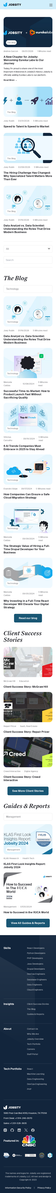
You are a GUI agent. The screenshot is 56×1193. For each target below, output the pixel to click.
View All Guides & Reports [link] (28, 923)
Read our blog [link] (28, 618)
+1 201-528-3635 (18, 1123)
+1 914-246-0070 (23, 1118)
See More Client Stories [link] (28, 791)
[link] (12, 4)
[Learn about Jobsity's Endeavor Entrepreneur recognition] (17, 1155)
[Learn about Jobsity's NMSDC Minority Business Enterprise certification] (49, 1155)
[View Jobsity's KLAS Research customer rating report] (6, 1155)
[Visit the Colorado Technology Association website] (42, 1155)
